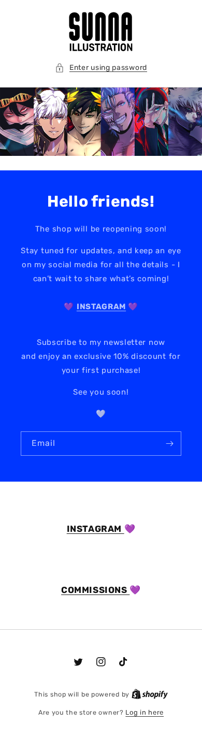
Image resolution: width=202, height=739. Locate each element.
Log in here (144, 712)
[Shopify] (150, 694)
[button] (101, 67)
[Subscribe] (169, 443)
